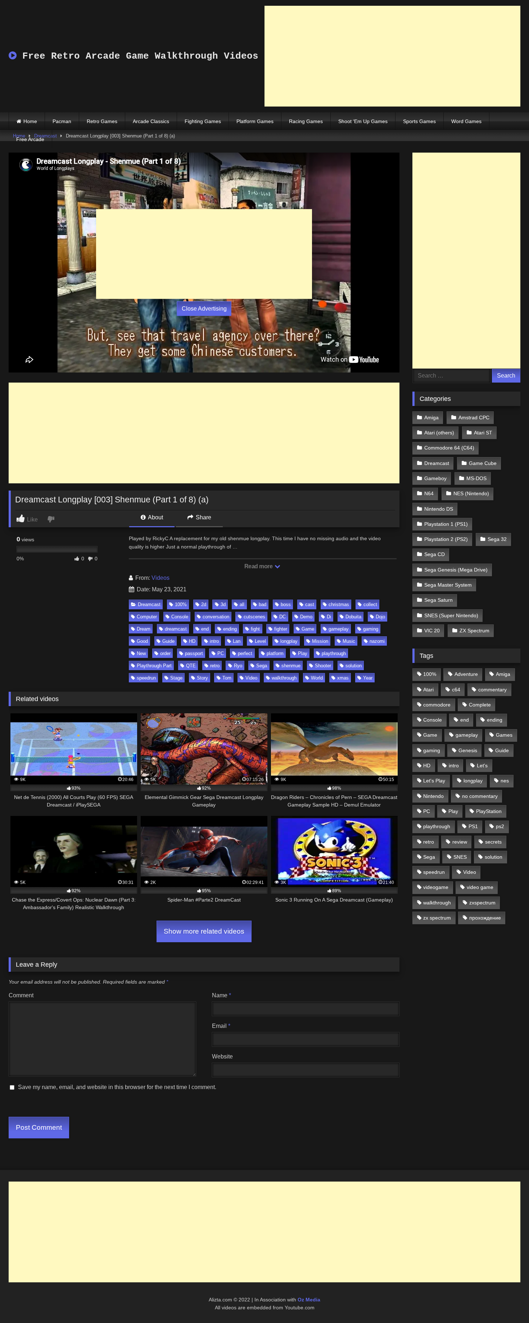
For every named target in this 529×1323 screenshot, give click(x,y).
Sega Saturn (438, 600)
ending (230, 629)
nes (505, 781)
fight (255, 629)
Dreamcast (149, 604)
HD (192, 641)
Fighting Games (203, 121)
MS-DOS (476, 478)
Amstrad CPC (473, 417)
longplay (289, 641)
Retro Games (102, 121)
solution (353, 665)
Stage (176, 678)
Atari (428, 689)
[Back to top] (507, 1302)
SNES (460, 857)
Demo (306, 616)
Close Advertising (204, 309)
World (317, 678)
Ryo (238, 665)
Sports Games (419, 121)
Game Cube (483, 463)
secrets (493, 842)
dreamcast (176, 629)
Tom (226, 678)
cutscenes (254, 616)
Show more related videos (204, 931)
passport (194, 653)
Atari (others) (439, 432)
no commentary (480, 796)
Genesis (467, 750)
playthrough (334, 653)
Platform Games (254, 121)
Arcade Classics (151, 121)
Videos (160, 578)
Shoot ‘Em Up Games (363, 121)
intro (214, 641)
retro (215, 665)
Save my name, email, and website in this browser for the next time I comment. (117, 1087)
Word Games (466, 121)
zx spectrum (437, 918)
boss (286, 604)
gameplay (339, 629)
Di (329, 616)
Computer (147, 616)
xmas (343, 678)
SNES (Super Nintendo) (451, 615)
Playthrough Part (154, 665)
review (459, 842)
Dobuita (353, 616)
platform (275, 653)
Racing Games (306, 121)
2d (203, 604)
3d (223, 604)
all (242, 604)
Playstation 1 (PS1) (446, 524)
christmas (339, 604)
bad (262, 604)
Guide (168, 641)
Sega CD (434, 554)
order (165, 653)
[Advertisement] (392, 56)
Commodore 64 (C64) (449, 448)
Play (302, 653)
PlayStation (489, 811)
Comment (21, 995)
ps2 (500, 826)
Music (349, 641)
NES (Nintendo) (471, 493)
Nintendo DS (438, 509)
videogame (435, 887)
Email (221, 1026)
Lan (236, 641)
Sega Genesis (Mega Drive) (456, 570)
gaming (370, 629)
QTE (191, 665)
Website (222, 1056)
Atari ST (483, 432)
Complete (480, 705)
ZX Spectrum (474, 630)
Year (367, 678)
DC (282, 616)
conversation (216, 616)
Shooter (323, 665)
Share (202, 517)
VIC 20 (432, 630)
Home (30, 121)
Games (504, 735)
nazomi (377, 641)
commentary (492, 689)
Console (179, 616)
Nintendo (433, 796)
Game (308, 629)
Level (260, 641)
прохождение (485, 918)
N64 (429, 493)
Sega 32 (497, 539)
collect (370, 604)
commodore (437, 705)
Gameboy (435, 478)
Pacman (62, 121)
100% (181, 604)
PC (220, 653)
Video (251, 678)
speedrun (146, 678)
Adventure (466, 674)
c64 (456, 689)
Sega (261, 665)
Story (202, 678)
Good (142, 641)
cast (309, 604)
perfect (245, 653)
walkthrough (284, 678)
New (141, 653)
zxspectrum (482, 903)
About (155, 517)
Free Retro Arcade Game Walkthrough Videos (137, 56)
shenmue (290, 665)
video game (480, 887)
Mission (320, 641)
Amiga (431, 417)
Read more (259, 566)
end (205, 629)
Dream (143, 629)
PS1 (473, 826)
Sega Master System (448, 585)
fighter (280, 629)
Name (221, 995)
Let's (482, 765)
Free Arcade (30, 139)
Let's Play (434, 781)
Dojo (380, 616)
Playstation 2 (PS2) (446, 539)
